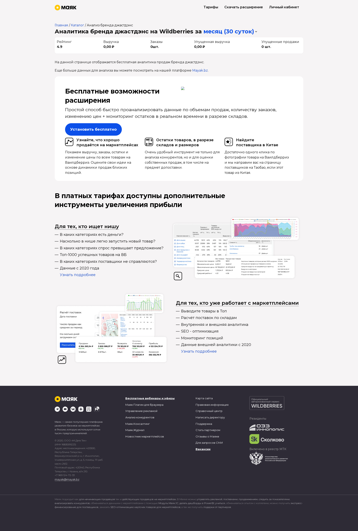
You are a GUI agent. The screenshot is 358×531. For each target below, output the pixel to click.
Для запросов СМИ (209, 442)
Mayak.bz (200, 70)
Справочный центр (209, 411)
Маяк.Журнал (134, 430)
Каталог (77, 25)
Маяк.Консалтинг (137, 423)
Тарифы (211, 7)
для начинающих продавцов (97, 499)
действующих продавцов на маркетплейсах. (149, 499)
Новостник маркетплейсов (144, 436)
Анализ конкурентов (139, 417)
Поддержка (204, 423)
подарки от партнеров (217, 507)
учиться (220, 503)
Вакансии (203, 449)
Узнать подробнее (78, 275)
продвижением (248, 499)
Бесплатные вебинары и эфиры (150, 398)
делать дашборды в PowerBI (196, 503)
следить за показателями (274, 499)
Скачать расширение (243, 7)
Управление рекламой (141, 411)
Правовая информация (212, 404)
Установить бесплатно (93, 129)
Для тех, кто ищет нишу (87, 226)
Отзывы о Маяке (207, 436)
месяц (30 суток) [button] (228, 31)
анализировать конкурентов (72, 503)
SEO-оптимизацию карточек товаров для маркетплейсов (145, 507)
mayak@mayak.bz (67, 479)
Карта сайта (204, 398)
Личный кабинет (284, 7)
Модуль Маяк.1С (168, 503)
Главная (61, 25)
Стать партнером (208, 430)
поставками (230, 499)
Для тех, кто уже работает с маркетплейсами (237, 303)
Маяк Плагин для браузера (144, 404)
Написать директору (210, 417)
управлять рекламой (209, 499)
